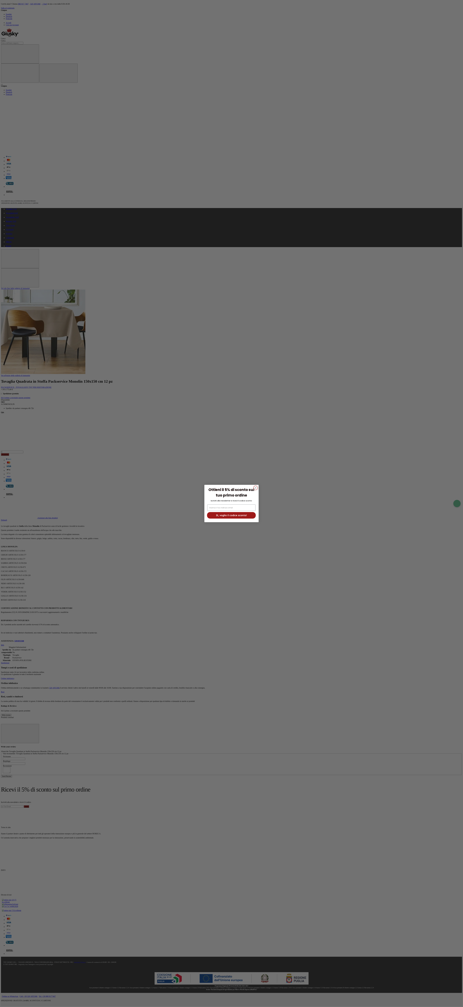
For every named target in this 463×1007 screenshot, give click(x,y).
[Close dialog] (255, 488)
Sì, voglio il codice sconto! (231, 515)
